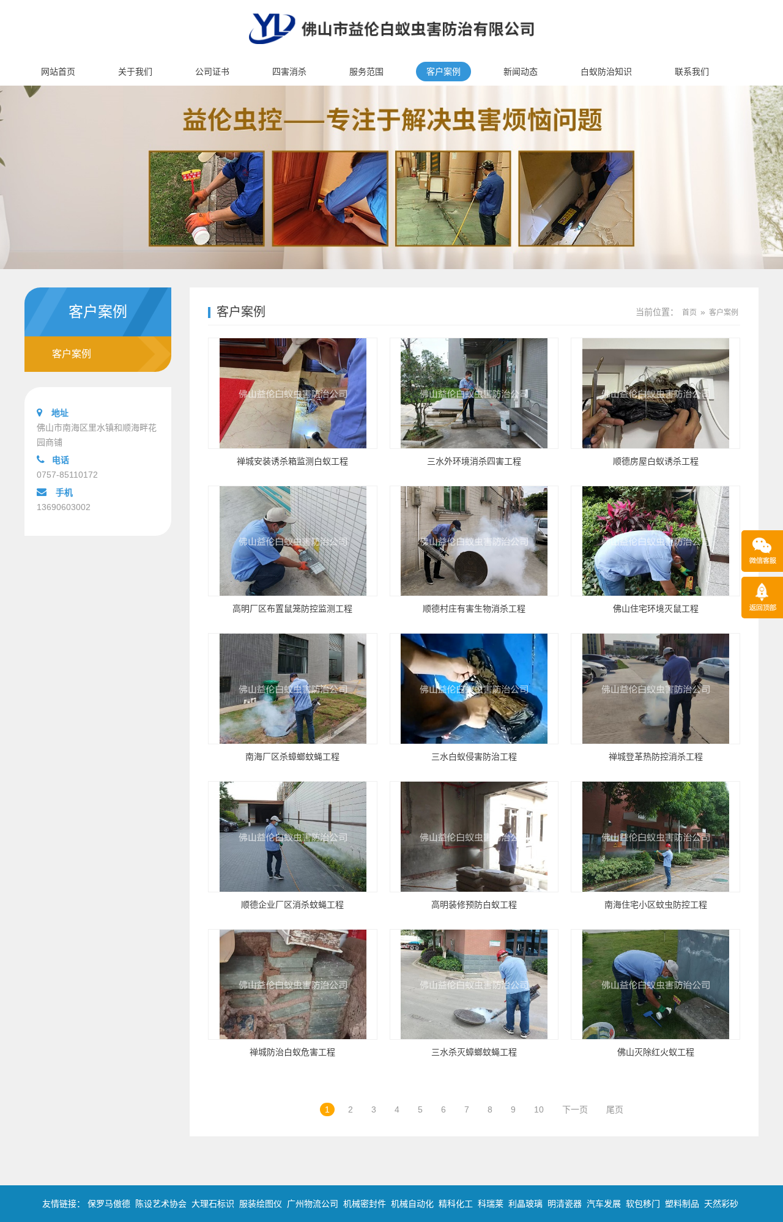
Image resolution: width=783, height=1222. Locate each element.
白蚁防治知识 (606, 71)
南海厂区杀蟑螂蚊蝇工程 (292, 756)
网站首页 (58, 71)
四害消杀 (289, 71)
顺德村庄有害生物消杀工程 (474, 608)
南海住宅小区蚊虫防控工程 (655, 904)
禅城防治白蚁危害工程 (292, 1052)
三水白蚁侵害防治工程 (474, 756)
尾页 (614, 1109)
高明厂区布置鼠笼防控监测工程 (292, 608)
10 (539, 1109)
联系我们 (692, 71)
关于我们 (135, 71)
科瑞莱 (490, 1204)
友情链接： (63, 1204)
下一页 (575, 1109)
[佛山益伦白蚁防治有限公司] (391, 52)
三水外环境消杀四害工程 (474, 461)
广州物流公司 (312, 1204)
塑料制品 (682, 1204)
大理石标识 (212, 1204)
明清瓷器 (564, 1204)
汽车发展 (604, 1204)
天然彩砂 (721, 1204)
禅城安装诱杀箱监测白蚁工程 (292, 461)
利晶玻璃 (525, 1204)
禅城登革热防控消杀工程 (656, 756)
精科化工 (456, 1204)
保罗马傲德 (108, 1204)
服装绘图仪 (260, 1204)
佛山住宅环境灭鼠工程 (656, 608)
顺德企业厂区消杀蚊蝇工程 (292, 904)
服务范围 (366, 71)
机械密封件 (364, 1204)
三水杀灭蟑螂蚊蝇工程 (474, 1052)
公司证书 (212, 71)
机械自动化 (412, 1204)
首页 (689, 312)
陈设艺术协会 (161, 1204)
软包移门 (643, 1204)
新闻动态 (520, 71)
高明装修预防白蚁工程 (474, 904)
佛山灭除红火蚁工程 (655, 1052)
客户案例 (443, 71)
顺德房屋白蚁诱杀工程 (656, 461)
